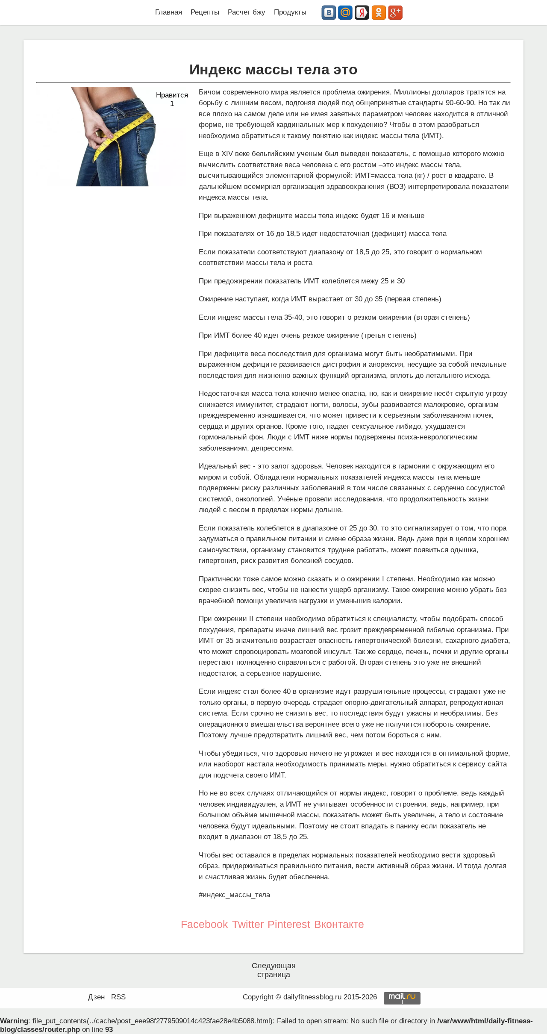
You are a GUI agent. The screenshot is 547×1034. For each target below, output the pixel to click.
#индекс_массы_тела (234, 895)
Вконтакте (339, 924)
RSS (118, 997)
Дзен (96, 997)
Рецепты (205, 12)
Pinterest (289, 924)
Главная (168, 12)
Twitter (248, 924)
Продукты (290, 12)
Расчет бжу (246, 12)
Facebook (204, 924)
